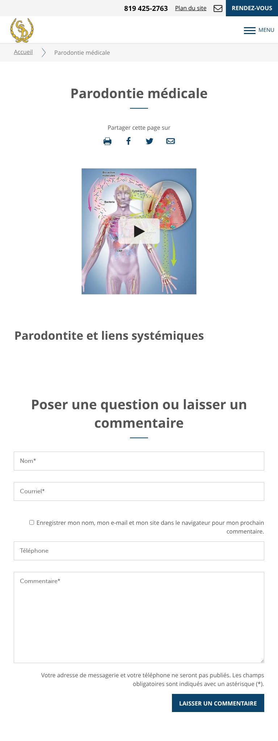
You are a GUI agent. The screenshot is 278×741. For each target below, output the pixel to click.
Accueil (23, 52)
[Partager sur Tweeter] (149, 141)
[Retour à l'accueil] (22, 29)
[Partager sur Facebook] (128, 141)
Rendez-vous (252, 8)
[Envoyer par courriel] (170, 141)
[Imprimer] (107, 141)
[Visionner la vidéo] (139, 231)
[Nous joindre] (218, 8)
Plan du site (191, 8)
